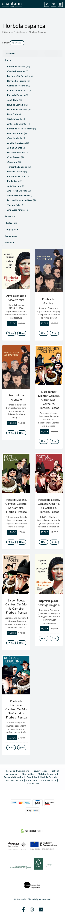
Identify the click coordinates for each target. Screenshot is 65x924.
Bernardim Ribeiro (18, 80)
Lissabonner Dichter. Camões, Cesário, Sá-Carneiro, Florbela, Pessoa (49, 400)
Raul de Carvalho (17, 104)
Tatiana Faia (15, 205)
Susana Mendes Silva (19, 195)
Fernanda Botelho (18, 176)
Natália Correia (17, 171)
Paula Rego (14, 181)
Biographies (28, 774)
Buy (12, 333)
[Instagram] (32, 909)
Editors (9, 216)
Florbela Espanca (23, 25)
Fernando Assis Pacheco (21, 128)
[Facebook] (23, 909)
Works (8, 242)
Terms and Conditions (17, 770)
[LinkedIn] (41, 909)
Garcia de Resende (18, 85)
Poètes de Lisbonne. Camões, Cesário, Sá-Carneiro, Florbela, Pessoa (16, 709)
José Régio (14, 100)
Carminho (14, 162)
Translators (11, 236)
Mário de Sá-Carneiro (20, 76)
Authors (9, 60)
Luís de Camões (17, 133)
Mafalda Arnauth (17, 152)
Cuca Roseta (15, 157)
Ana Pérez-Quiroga (19, 190)
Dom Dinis (14, 114)
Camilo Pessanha (17, 71)
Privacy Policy (40, 770)
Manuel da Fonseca (19, 109)
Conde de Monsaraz (19, 90)
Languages (10, 229)
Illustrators (11, 222)
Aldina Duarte (16, 147)
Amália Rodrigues (18, 143)
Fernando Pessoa (18, 66)
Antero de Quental (18, 123)
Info (22, 333)
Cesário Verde (16, 138)
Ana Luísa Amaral (18, 209)
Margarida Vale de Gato (21, 200)
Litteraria (10, 53)
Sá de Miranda (16, 119)
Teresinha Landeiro (19, 166)
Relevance (16, 43)
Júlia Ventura (15, 186)
